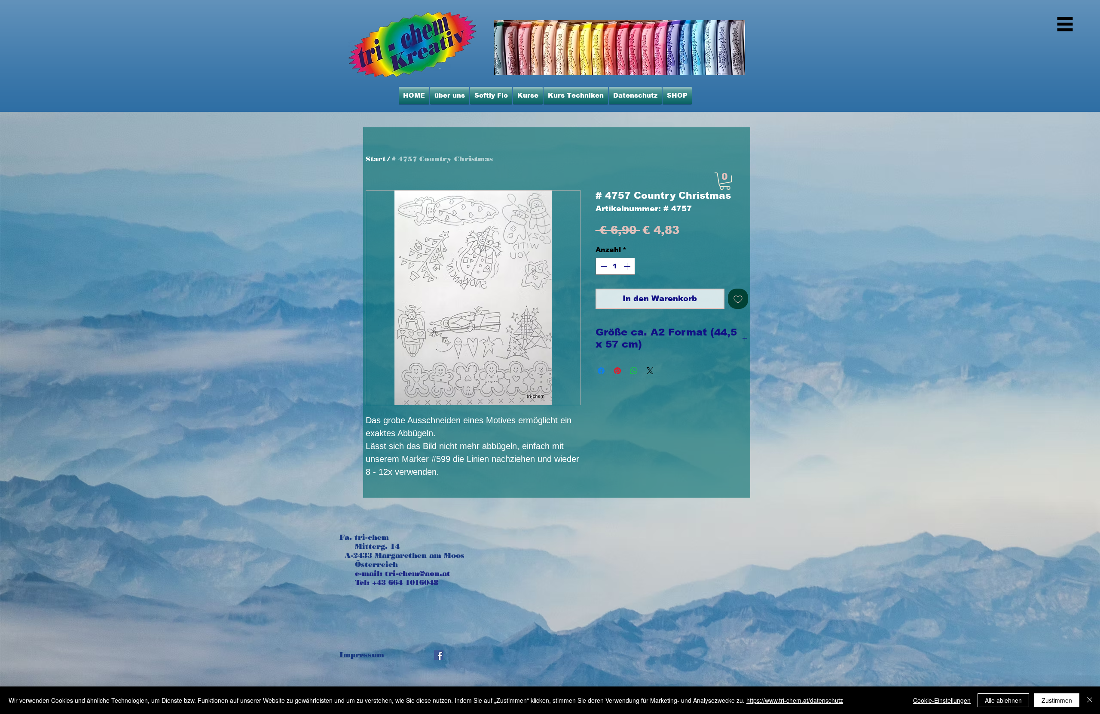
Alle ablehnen (1003, 700)
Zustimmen (1057, 700)
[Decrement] (603, 266)
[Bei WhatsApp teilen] (634, 371)
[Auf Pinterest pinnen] (617, 371)
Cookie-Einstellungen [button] (942, 700)
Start (375, 159)
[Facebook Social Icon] (438, 655)
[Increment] (628, 266)
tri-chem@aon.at (417, 573)
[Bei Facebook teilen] (601, 371)
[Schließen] (1090, 700)
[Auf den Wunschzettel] (738, 299)
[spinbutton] (615, 266)
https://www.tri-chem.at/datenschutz (794, 700)
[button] (725, 181)
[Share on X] (650, 371)
